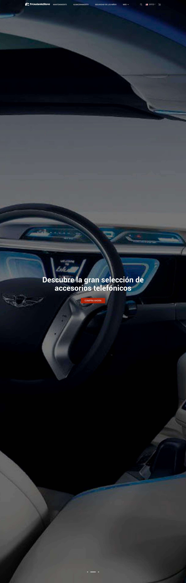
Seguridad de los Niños (105, 4)
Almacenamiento (81, 4)
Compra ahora (93, 300)
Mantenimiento (60, 4)
